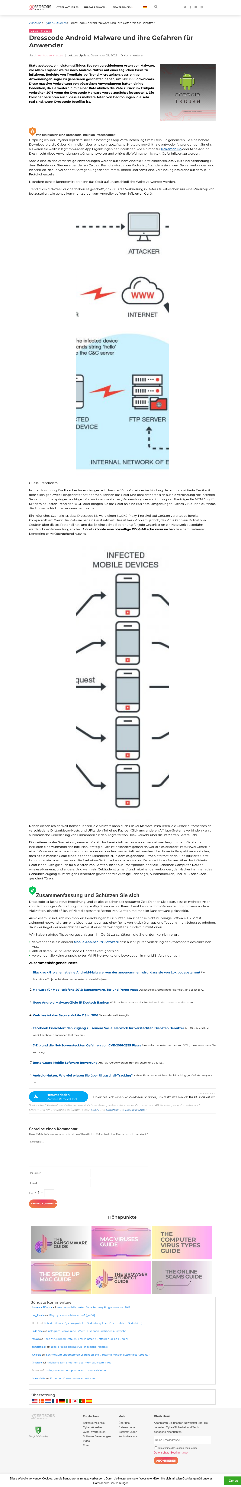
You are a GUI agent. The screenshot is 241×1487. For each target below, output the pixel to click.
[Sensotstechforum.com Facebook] (190, 7)
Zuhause (35, 23)
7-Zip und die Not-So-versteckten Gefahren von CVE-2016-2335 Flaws (87, 1045)
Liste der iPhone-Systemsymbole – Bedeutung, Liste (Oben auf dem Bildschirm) (93, 1323)
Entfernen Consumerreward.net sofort (73, 1378)
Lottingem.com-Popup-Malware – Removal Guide (75, 1370)
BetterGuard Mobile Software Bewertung (65, 1062)
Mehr (122, 1416)
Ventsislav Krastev (50, 55)
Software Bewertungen (97, 1436)
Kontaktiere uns (128, 1436)
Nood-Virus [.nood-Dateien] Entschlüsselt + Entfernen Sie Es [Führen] (85, 1338)
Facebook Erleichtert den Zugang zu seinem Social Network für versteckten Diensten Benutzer (108, 1028)
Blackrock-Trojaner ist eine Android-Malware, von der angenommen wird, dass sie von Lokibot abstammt (116, 972)
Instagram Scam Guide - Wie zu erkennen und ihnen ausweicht (86, 1330)
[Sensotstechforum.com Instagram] (201, 7)
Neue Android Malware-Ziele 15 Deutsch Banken (71, 1002)
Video (86, 1441)
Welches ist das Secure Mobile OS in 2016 (65, 1015)
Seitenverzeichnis (94, 1423)
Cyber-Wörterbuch (94, 1432)
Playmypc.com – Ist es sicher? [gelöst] (72, 1315)
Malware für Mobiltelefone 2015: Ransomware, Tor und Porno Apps (85, 990)
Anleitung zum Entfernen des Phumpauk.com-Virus (79, 1362)
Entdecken (91, 1416)
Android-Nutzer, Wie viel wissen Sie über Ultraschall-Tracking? (83, 1075)
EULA (95, 1109)
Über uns (124, 1423)
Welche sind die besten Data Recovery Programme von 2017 (93, 1307)
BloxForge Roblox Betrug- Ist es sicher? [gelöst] (79, 1346)
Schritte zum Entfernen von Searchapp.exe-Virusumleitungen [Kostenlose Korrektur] (98, 1354)
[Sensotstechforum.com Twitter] (185, 7)
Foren (86, 1445)
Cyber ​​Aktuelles (67, 7)
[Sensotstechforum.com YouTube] (195, 7)
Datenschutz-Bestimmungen (126, 1109)
